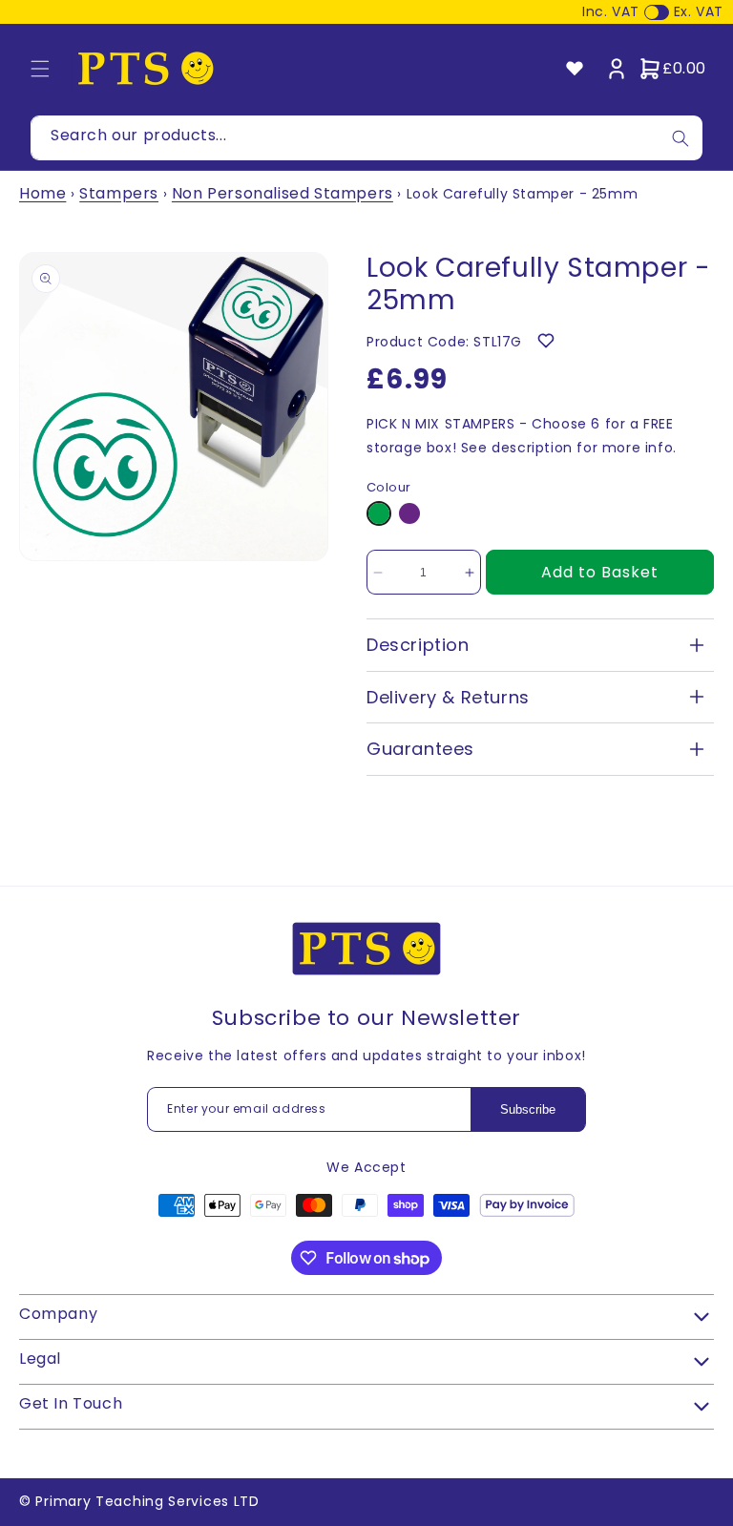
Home (42, 193)
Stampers (118, 193)
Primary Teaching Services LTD (147, 1501)
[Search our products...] (681, 137)
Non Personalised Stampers (282, 193)
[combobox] (366, 137)
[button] (40, 69)
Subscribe (527, 1109)
